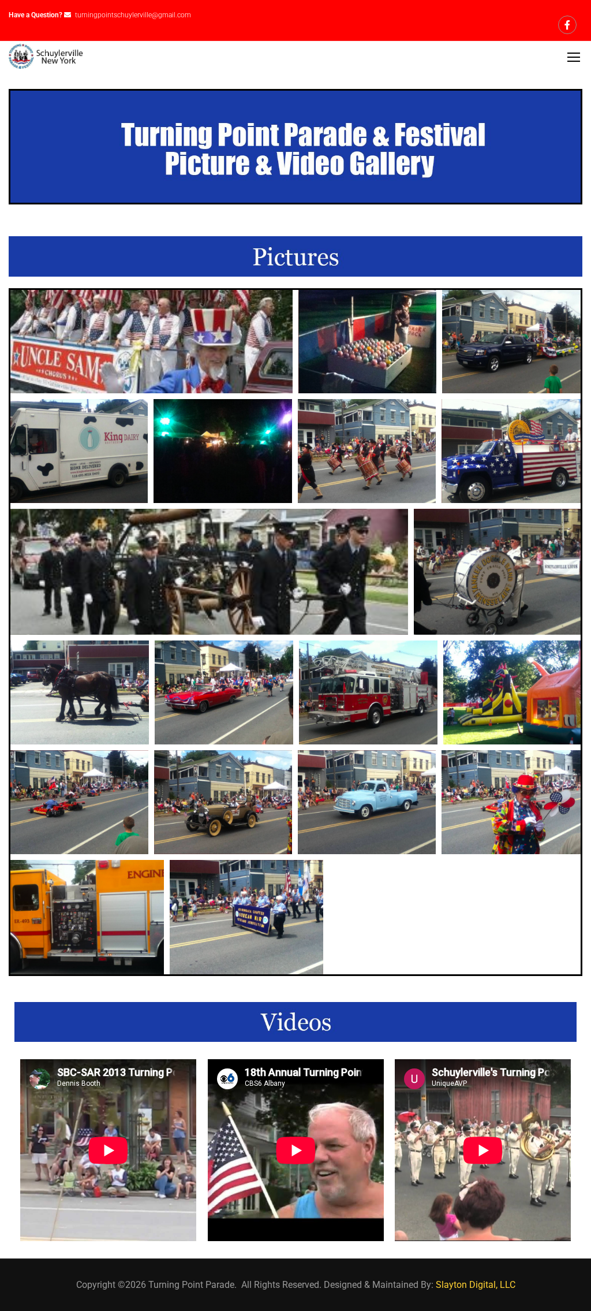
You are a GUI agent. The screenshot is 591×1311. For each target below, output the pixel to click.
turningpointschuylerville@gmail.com (133, 15)
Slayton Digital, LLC (475, 1284)
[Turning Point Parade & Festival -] (47, 56)
